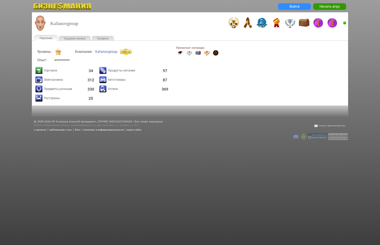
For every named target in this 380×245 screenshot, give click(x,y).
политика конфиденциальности (103, 129)
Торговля (50, 70)
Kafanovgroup (106, 52)
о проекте (40, 129)
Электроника (53, 79)
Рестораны (52, 98)
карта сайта (133, 129)
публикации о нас (60, 129)
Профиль (103, 38)
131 (126, 51)
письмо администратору (332, 125)
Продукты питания (121, 70)
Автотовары (117, 79)
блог (77, 129)
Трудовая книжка (75, 38)
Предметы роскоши (58, 89)
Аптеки (113, 89)
